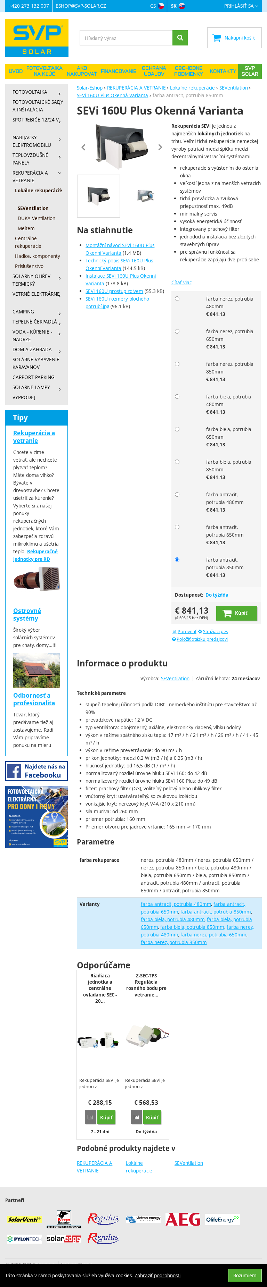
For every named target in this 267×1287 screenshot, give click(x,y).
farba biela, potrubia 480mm (173, 919)
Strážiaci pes (215, 631)
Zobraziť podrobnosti (157, 1275)
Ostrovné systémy (27, 614)
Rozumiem (245, 1275)
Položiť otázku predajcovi (202, 639)
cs (153, 5)
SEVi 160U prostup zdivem (114, 291)
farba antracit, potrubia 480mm (176, 904)
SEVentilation (189, 1163)
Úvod (16, 71)
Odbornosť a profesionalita (34, 699)
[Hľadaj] (180, 37)
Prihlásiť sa (239, 6)
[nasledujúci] (160, 147)
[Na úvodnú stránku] (40, 38)
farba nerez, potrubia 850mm (174, 942)
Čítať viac (181, 282)
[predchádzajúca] (84, 147)
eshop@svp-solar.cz (81, 5)
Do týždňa (216, 595)
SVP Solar (250, 71)
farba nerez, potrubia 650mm (213, 934)
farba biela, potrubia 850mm (192, 927)
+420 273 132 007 (29, 5)
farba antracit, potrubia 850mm (215, 911)
